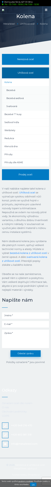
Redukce (9, 138)
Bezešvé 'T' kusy (13, 114)
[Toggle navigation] (46, 10)
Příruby (8, 154)
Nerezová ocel (25, 59)
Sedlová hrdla (11, 122)
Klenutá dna (11, 146)
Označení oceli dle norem (17, 403)
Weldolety (9, 130)
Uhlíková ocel (27, 24)
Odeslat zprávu (26, 353)
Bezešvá (10, 90)
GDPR (5, 415)
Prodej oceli (25, 174)
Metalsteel (9, 24)
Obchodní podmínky (14, 411)
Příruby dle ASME (13, 162)
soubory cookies (25, 481)
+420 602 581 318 (21, 434)
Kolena (8, 82)
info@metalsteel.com (24, 443)
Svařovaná (11, 106)
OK (33, 484)
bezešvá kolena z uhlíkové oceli (28, 253)
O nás (5, 407)
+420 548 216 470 (21, 425)
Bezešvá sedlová (15, 98)
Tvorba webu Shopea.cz (25, 474)
